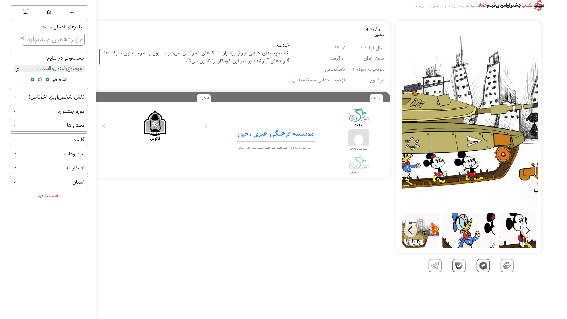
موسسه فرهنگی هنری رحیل (275, 133)
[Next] (527, 230)
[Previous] (410, 230)
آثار (39, 80)
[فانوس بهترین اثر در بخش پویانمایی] (155, 126)
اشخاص (58, 80)
